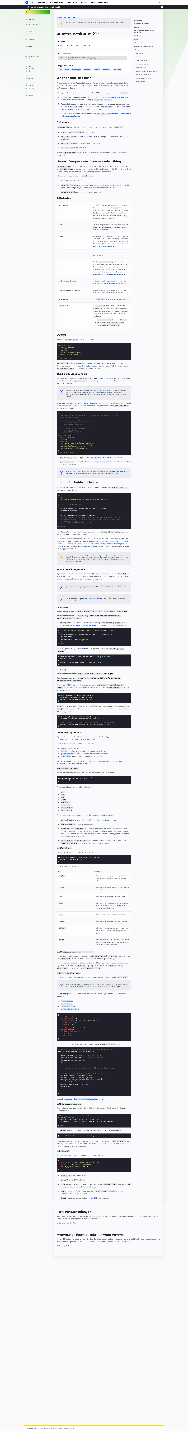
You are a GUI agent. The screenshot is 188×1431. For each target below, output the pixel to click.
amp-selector (29, 86)
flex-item (87, 70)
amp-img (28, 59)
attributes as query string (106, 457)
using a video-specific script (85, 625)
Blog (93, 2)
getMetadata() (140, 82)
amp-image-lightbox (32, 56)
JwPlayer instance (82, 649)
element (72, 685)
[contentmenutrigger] (147, 21)
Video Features (91, 136)
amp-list (28, 71)
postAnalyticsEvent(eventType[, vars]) (147, 71)
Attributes (137, 36)
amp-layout (29, 66)
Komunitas (71, 2)
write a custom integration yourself (90, 546)
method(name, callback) (143, 64)
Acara (83, 2)
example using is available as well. (84, 1099)
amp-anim (28, 22)
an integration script (94, 366)
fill (61, 70)
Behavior (137, 27)
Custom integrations (141, 60)
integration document (92, 403)
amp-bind (28, 32)
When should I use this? (141, 23)
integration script (101, 462)
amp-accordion (30, 19)
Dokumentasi (56, 2)
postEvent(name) (141, 67)
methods (77, 392)
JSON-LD (94, 1198)
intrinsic (97, 70)
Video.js (105, 574)
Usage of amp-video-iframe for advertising (144, 31)
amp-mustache (30, 78)
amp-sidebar (29, 88)
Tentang (42, 2)
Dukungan (102, 2)
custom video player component (100, 378)
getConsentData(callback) (143, 74)
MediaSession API (110, 283)
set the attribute (81, 986)
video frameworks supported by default (91, 737)
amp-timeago (29, 95)
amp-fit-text (29, 46)
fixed (67, 70)
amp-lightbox (29, 68)
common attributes (114, 253)
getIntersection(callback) (143, 78)
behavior (81, 109)
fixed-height (76, 70)
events (85, 392)
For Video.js (139, 57)
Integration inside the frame (143, 46)
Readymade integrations (142, 50)
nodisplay (106, 70)
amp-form (28, 49)
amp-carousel (29, 39)
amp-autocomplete (31, 24)
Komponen (72, 17)
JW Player (95, 574)
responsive (117, 70)
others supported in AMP (114, 97)
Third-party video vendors (142, 43)
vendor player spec (103, 392)
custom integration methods (92, 598)
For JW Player (140, 53)
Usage (136, 39)
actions (106, 820)
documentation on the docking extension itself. (109, 274)
